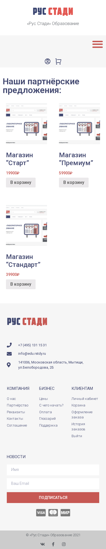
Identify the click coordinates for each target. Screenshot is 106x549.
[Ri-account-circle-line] (47, 61)
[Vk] (42, 544)
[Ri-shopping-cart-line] (58, 61)
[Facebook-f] (53, 544)
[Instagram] (64, 544)
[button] (97, 44)
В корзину (20, 182)
